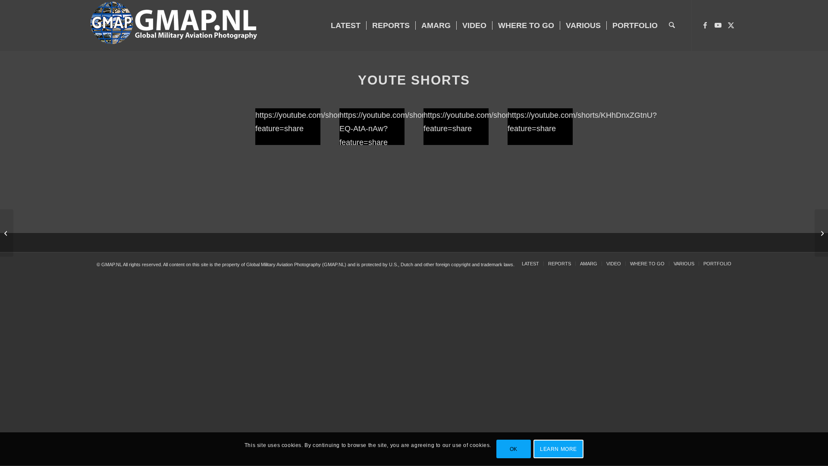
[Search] (672, 25)
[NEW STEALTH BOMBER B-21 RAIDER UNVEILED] (6, 233)
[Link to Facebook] (705, 25)
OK (514, 449)
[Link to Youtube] (718, 25)
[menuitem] (345, 25)
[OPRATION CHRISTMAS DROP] (821, 233)
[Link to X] (730, 25)
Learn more (558, 449)
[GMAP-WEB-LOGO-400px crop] (174, 25)
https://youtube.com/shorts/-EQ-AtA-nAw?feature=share (387, 128)
